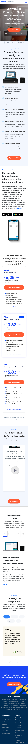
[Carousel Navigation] (14, 662)
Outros (18, 621)
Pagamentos (11, 621)
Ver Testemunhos (14, 501)
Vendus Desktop (6, 733)
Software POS (18, 722)
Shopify (8, 629)
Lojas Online (14, 616)
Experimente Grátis (14, 29)
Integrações (5, 730)
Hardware (4, 724)
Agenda (22, 616)
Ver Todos (6, 616)
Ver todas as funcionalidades (14, 306)
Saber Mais (19, 208)
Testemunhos (5, 727)
